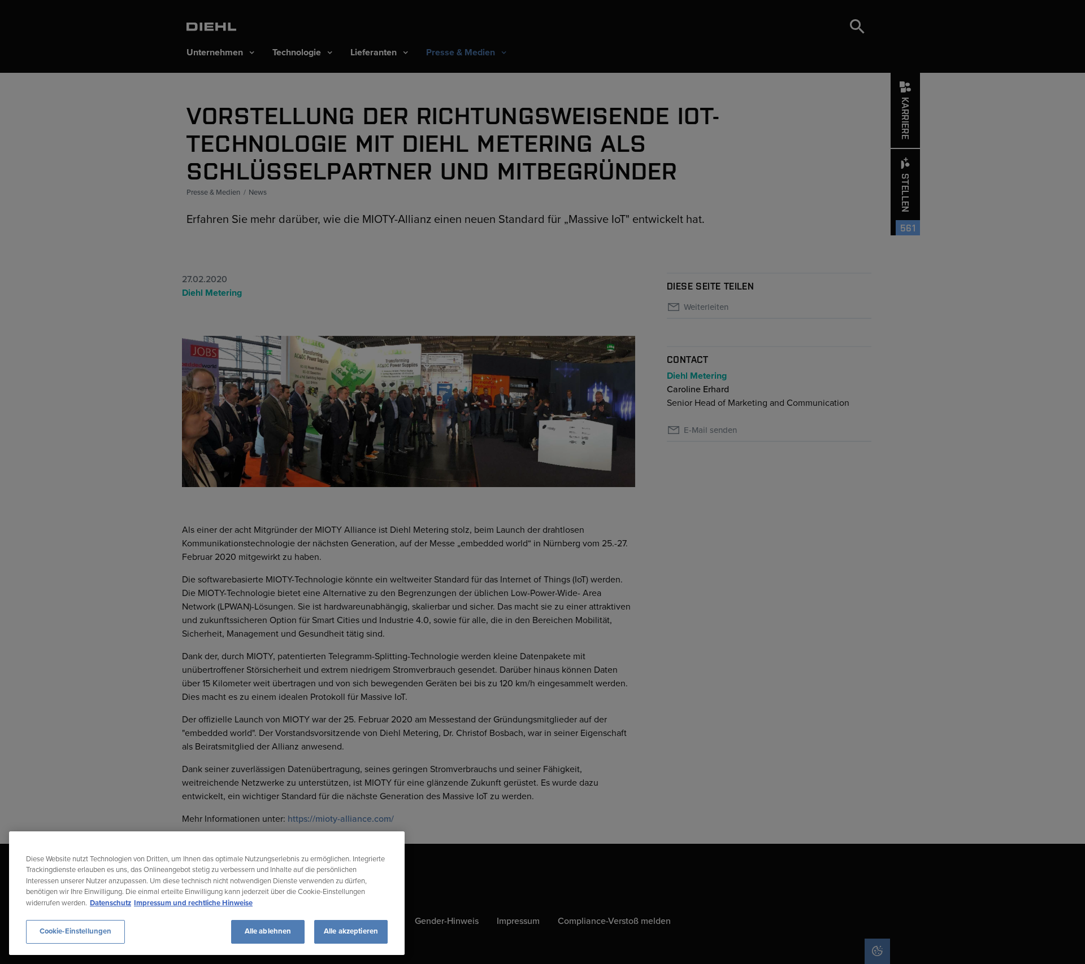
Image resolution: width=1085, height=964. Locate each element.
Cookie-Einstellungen (76, 931)
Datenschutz (110, 903)
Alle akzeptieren (351, 931)
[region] (207, 893)
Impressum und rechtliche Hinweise (193, 903)
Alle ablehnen (268, 931)
